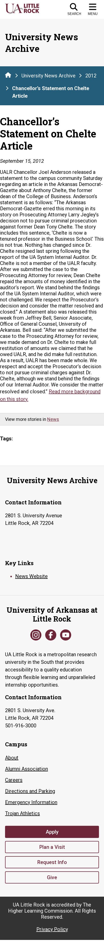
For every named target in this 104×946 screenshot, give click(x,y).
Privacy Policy (52, 929)
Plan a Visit (52, 847)
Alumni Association (26, 769)
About (11, 758)
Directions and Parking (30, 791)
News (53, 419)
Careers (13, 780)
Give (52, 877)
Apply (52, 832)
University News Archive (48, 76)
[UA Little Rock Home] (8, 75)
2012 (90, 76)
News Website (31, 576)
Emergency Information (31, 802)
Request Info (52, 862)
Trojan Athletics (22, 813)
